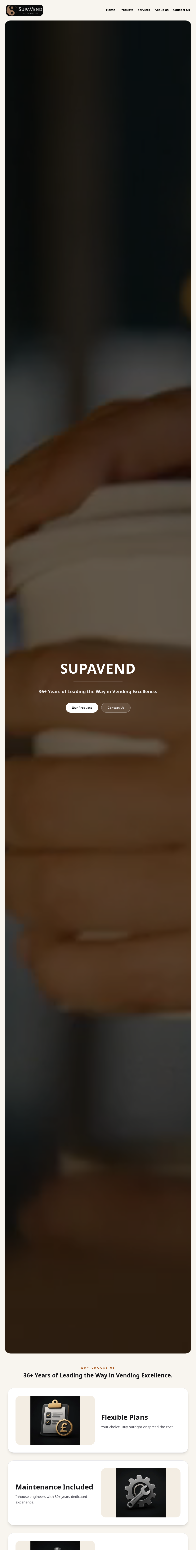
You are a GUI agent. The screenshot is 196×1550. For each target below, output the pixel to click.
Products (126, 10)
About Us (162, 10)
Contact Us (181, 10)
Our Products (82, 708)
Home (110, 10)
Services (144, 10)
